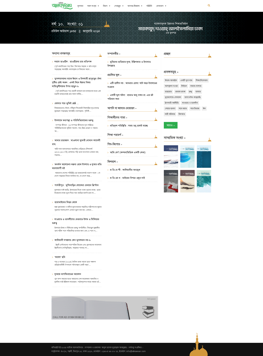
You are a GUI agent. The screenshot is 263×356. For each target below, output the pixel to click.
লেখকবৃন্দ (117, 5)
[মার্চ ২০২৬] (204, 192)
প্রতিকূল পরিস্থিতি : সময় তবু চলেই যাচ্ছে (129, 125)
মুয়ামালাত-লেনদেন (173, 97)
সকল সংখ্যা (91, 5)
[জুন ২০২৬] (204, 167)
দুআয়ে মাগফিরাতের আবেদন (68, 274)
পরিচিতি (149, 5)
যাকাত (198, 91)
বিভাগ (105, 5)
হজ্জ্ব (190, 91)
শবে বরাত (183, 108)
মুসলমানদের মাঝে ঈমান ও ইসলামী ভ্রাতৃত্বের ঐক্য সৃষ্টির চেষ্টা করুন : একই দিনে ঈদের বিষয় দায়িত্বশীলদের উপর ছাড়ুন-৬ (76, 82)
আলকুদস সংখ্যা (171, 86)
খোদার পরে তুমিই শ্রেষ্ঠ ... (67, 103)
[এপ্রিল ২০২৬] (187, 192)
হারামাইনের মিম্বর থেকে (66, 202)
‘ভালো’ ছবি (60, 257)
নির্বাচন (184, 86)
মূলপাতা (80, 5)
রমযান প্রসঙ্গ (180, 91)
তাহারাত (168, 91)
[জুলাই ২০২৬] (187, 167)
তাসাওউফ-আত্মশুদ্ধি (193, 97)
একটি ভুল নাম (186, 80)
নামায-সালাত (195, 86)
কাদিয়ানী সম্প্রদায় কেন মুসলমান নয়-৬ (73, 240)
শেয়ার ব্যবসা (170, 108)
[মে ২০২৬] (171, 192)
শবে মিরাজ (194, 108)
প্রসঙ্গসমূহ (171, 72)
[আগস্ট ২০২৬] (171, 167)
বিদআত (182, 114)
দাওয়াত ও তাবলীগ (190, 103)
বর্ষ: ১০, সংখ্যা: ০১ (67, 24)
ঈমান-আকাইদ (171, 80)
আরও (171, 125)
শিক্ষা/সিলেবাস (202, 80)
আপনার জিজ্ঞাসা (133, 5)
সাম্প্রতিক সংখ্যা (175, 138)
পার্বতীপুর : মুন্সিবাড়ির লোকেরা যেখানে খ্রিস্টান (77, 185)
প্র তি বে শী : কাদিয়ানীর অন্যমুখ (125, 169)
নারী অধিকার (170, 114)
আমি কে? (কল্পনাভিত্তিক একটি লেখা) (127, 152)
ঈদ (204, 108)
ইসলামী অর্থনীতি (172, 103)
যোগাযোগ (159, 5)
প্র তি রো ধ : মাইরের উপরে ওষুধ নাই (127, 177)
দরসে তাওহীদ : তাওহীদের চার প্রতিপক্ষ (73, 61)
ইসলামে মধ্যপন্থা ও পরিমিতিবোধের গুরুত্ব (74, 120)
